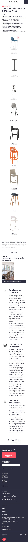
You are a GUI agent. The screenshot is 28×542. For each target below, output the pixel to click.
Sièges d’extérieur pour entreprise (11, 24)
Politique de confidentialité (7, 529)
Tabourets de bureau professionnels (11, 27)
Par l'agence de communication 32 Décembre (4, 534)
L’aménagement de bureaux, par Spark (9, 519)
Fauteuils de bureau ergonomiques (11, 19)
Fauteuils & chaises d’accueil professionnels (14, 18)
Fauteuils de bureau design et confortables (13, 31)
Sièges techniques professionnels (11, 26)
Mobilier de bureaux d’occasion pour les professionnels (12, 501)
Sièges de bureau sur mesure (9, 30)
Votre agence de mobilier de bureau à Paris (10, 521)
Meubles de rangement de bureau (8, 498)
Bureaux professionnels (6, 493)
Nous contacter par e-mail (9, 465)
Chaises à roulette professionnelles (11, 29)
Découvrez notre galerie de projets (12, 281)
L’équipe (3, 508)
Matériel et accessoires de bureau (8, 499)
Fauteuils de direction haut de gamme (12, 16)
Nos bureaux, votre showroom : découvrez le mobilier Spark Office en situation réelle (13, 518)
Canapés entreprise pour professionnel (12, 23)
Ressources (4, 511)
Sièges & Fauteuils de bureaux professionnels (10, 495)
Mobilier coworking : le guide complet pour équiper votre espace (12, 523)
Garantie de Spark (5, 526)
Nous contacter (4, 514)
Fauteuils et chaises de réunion (10, 20)
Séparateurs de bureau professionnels (9, 496)
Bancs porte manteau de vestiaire (11, 22)
